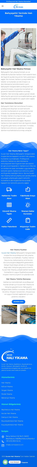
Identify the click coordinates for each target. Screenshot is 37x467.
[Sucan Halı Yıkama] (18, 6)
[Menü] (2, 6)
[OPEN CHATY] (5, 462)
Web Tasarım (22, 462)
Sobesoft (13, 462)
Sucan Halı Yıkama (9, 253)
